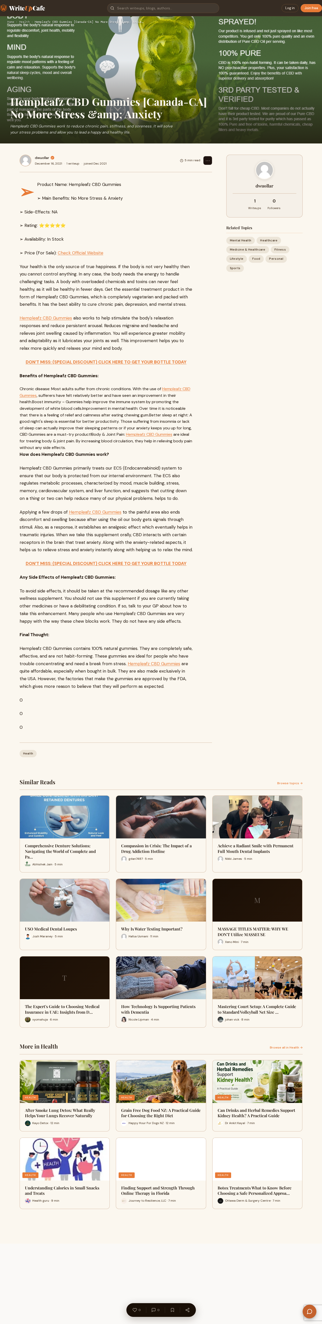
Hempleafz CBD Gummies (46, 318)
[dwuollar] (25, 160)
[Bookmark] (172, 1310)
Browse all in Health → (286, 1047)
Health (24, 22)
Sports (235, 268)
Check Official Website (80, 253)
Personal (276, 259)
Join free (311, 8)
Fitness (280, 250)
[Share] (187, 1310)
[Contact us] (309, 1311)
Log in (290, 8)
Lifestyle (237, 259)
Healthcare (268, 240)
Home (10, 22)
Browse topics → (290, 783)
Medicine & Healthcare (247, 250)
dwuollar (42, 157)
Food (256, 259)
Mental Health (240, 240)
